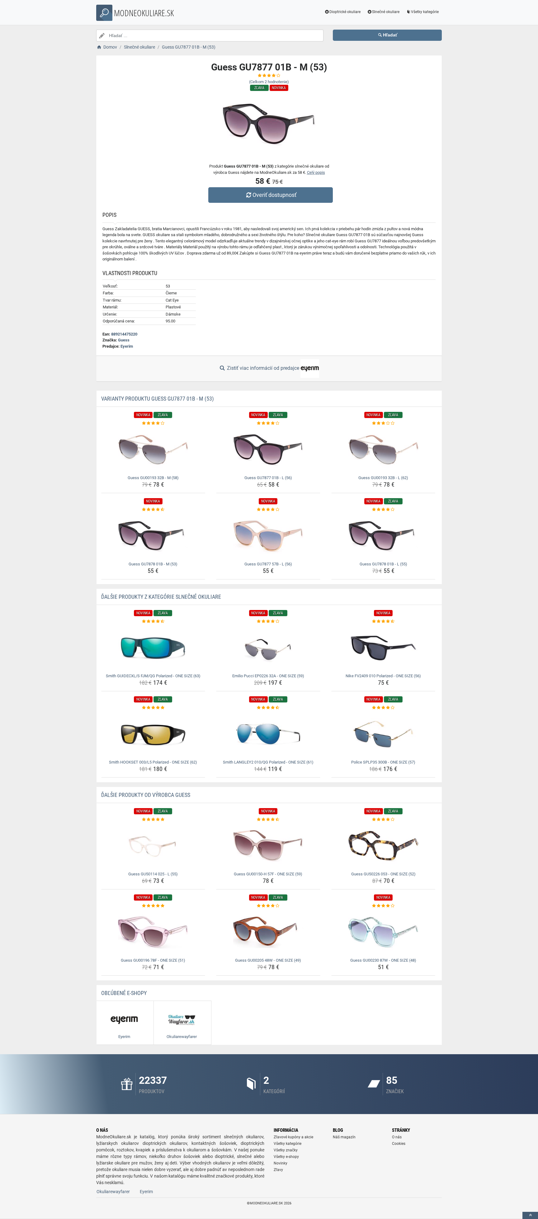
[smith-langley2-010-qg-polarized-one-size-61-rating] (268, 708)
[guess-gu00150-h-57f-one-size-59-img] (268, 846)
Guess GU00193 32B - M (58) (153, 477)
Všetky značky (286, 1150)
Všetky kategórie (425, 12)
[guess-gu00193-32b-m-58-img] (153, 449)
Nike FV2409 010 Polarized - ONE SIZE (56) (383, 676)
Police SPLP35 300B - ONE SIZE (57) (383, 762)
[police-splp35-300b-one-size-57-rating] (383, 708)
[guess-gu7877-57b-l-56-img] (268, 536)
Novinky (280, 1163)
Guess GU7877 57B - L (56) (268, 564)
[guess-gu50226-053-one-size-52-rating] (383, 820)
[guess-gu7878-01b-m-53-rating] (153, 510)
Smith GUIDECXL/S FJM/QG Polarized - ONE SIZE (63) (153, 676)
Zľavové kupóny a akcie (293, 1137)
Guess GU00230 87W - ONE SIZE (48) (383, 960)
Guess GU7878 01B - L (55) (383, 564)
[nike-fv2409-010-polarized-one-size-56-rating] (383, 621)
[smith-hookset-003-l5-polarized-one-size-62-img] (153, 734)
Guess (124, 340)
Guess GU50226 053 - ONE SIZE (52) (383, 874)
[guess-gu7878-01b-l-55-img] (383, 536)
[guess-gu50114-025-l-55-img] (153, 846)
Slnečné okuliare (385, 12)
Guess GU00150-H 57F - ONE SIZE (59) (268, 874)
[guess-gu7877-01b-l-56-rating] (268, 423)
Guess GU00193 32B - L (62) (383, 477)
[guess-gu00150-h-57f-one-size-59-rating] (268, 820)
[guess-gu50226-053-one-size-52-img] (383, 846)
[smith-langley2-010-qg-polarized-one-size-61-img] (268, 734)
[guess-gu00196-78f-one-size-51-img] (153, 932)
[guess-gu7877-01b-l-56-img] (268, 449)
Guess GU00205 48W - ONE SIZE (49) (268, 960)
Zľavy (278, 1170)
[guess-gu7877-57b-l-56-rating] (268, 510)
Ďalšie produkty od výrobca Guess (145, 795)
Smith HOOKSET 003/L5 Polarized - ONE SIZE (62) (153, 762)
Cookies (398, 1143)
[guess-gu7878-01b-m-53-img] (153, 536)
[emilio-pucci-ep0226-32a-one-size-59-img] (268, 648)
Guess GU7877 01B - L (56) (268, 477)
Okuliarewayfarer (113, 1191)
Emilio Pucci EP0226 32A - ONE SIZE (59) (268, 676)
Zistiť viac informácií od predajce (263, 368)
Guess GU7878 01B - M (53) (153, 564)
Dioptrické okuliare (345, 12)
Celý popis (316, 172)
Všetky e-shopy (286, 1157)
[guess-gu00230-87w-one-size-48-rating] (383, 906)
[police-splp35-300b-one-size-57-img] (383, 734)
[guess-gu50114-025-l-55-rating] (153, 820)
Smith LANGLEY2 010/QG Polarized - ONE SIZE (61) (268, 762)
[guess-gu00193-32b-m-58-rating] (153, 423)
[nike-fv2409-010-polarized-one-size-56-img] (383, 648)
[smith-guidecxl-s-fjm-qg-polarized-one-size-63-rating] (153, 621)
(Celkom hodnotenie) (269, 81)
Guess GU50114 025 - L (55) (153, 874)
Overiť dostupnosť (274, 195)
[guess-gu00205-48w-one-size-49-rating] (268, 906)
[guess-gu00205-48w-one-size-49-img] (268, 932)
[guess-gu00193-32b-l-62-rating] (383, 423)
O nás (397, 1137)
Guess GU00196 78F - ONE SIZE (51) (153, 960)
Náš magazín (344, 1137)
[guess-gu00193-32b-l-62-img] (383, 449)
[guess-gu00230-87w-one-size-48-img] (383, 932)
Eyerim (126, 346)
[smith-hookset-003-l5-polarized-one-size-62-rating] (153, 708)
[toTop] (530, 1215)
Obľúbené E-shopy (124, 993)
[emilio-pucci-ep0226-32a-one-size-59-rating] (268, 621)
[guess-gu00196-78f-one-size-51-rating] (153, 906)
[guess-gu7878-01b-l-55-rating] (383, 510)
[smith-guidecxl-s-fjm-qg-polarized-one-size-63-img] (153, 648)
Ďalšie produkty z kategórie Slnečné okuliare (161, 596)
